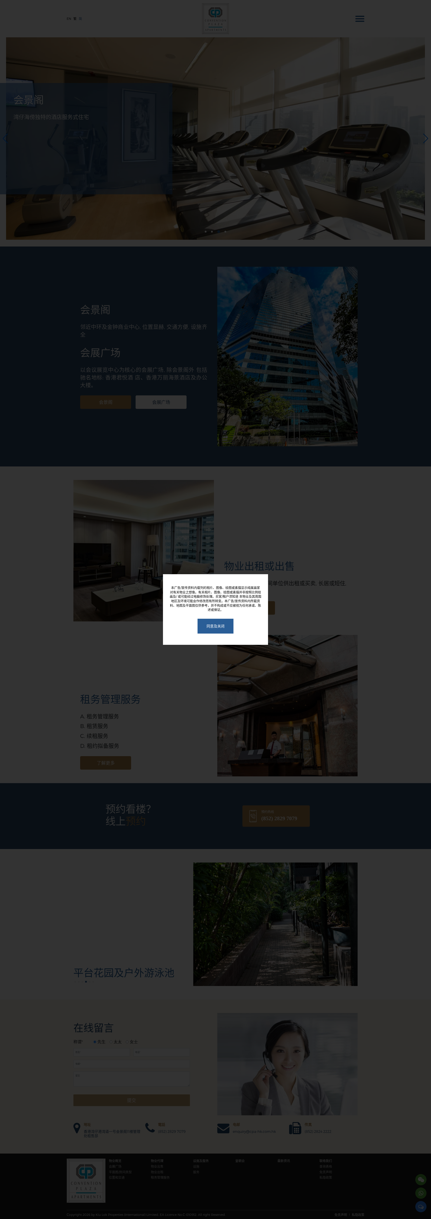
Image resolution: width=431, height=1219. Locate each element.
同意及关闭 (215, 626)
